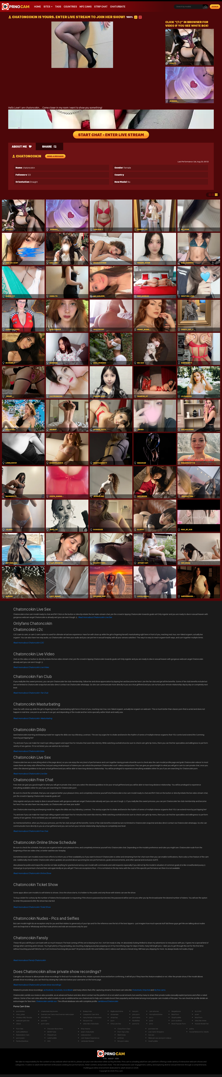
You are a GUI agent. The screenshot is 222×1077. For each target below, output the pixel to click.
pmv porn (136, 1014)
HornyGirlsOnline (155, 1014)
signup (215, 6)
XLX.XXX (198, 1011)
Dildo (28, 751)
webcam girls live (22, 1021)
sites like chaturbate (91, 1024)
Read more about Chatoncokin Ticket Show (31, 907)
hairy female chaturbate (92, 1017)
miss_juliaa (20, 1014)
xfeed (18, 1024)
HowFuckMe (153, 1041)
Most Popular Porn (179, 1024)
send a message (55, 156)
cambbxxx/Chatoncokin (108, 1001)
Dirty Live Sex (116, 1024)
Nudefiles (136, 1021)
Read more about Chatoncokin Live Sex (95, 617)
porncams (136, 1017)
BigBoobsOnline (117, 1011)
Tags (58, 6)
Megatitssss (176, 1011)
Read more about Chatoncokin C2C (28, 642)
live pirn (135, 1011)
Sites (47, 6)
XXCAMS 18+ (46, 1017)
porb (151, 1021)
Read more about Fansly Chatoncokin (29, 960)
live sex (151, 1035)
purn (112, 1021)
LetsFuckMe (52, 1038)
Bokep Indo (87, 1011)
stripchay (114, 1017)
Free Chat (30, 831)
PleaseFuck (51, 1035)
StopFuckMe (176, 1017)
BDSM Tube (51, 1032)
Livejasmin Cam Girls (91, 1014)
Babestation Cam (22, 1035)
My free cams (159, 990)
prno (151, 1024)
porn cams (45, 1024)
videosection (86, 1035)
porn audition (177, 1021)
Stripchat (146, 990)
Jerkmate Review (87, 1041)
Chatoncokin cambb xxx (46, 1001)
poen (197, 1014)
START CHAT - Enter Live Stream (111, 134)
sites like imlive (200, 1021)
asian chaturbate (87, 1032)
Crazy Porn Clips (124, 1029)
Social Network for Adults (199, 1032)
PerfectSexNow (22, 1041)
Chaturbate (117, 6)
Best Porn (175, 1014)
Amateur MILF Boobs (24, 1017)
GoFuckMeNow (22, 1032)
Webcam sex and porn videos (159, 1038)
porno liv (135, 1024)
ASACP (111, 1059)
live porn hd (87, 1021)
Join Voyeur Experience (90, 1038)
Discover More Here (55, 1029)
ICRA (117, 1059)
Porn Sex (19, 1029)
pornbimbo (20, 1011)
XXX (48, 1041)
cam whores (154, 1011)
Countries (70, 6)
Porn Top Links (123, 1032)
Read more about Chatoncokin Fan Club (30, 693)
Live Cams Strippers (156, 1032)
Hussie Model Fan (202, 1024)
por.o (151, 1017)
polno (191, 1029)
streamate (114, 1014)
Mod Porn (198, 1017)
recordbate (68, 990)
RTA (105, 1059)
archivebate (48, 990)
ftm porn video (123, 1041)
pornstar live (153, 1029)
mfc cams (86, 6)
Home (37, 6)
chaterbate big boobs (49, 1011)
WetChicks (122, 1035)
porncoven (20, 1038)
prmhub (121, 1038)
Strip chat (101, 6)
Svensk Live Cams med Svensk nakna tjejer (57, 1014)
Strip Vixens (85, 1029)
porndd (44, 1021)
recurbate (58, 990)
